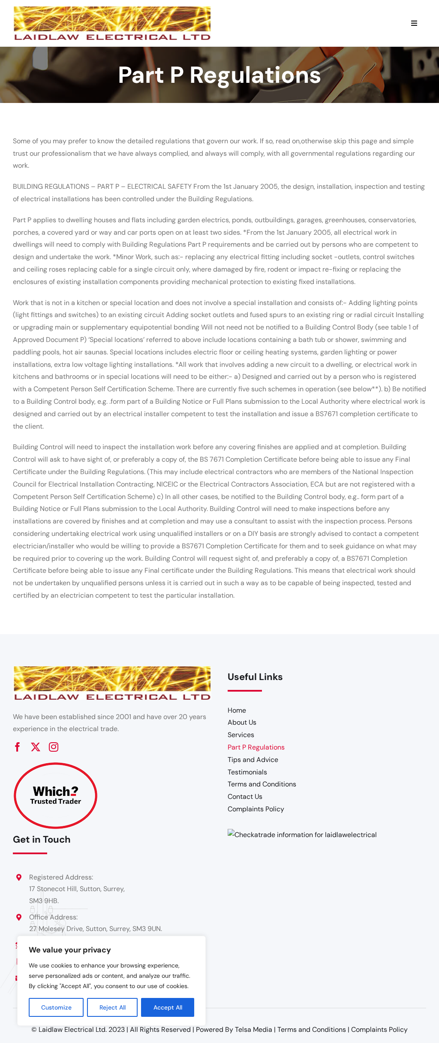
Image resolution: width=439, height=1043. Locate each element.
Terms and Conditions (311, 1029)
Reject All (112, 1007)
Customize (56, 1007)
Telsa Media (253, 1029)
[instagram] (53, 747)
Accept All (167, 1007)
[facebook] (17, 747)
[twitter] (35, 747)
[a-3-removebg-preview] (56, 765)
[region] (111, 981)
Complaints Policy (379, 1029)
